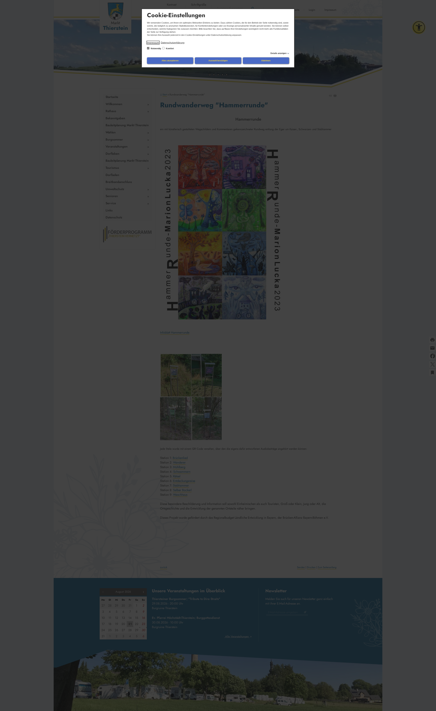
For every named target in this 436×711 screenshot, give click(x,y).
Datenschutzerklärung (172, 42)
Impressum (153, 42)
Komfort (169, 48)
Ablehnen (265, 60)
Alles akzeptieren (170, 60)
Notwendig (155, 48)
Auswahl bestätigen (218, 60)
